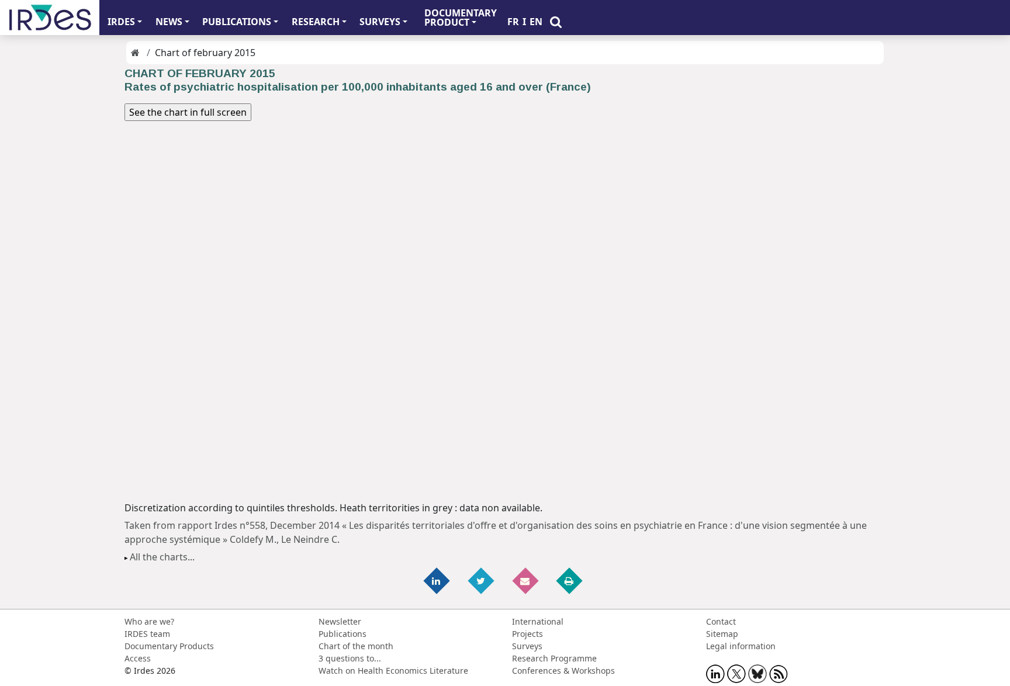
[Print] (570, 580)
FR (513, 21)
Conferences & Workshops (563, 670)
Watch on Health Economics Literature (393, 670)
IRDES (121, 21)
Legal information (741, 646)
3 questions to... (350, 658)
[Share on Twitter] (481, 580)
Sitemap (722, 633)
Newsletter (340, 621)
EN (536, 21)
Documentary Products (169, 646)
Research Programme (554, 658)
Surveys (527, 646)
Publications (342, 633)
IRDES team (147, 633)
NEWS (168, 21)
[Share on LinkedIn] (437, 580)
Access (137, 658)
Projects (527, 633)
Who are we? (149, 621)
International (537, 621)
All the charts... (162, 556)
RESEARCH (316, 21)
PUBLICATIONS (236, 21)
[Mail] (526, 580)
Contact (721, 621)
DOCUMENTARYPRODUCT (460, 17)
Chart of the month (356, 646)
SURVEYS (379, 21)
